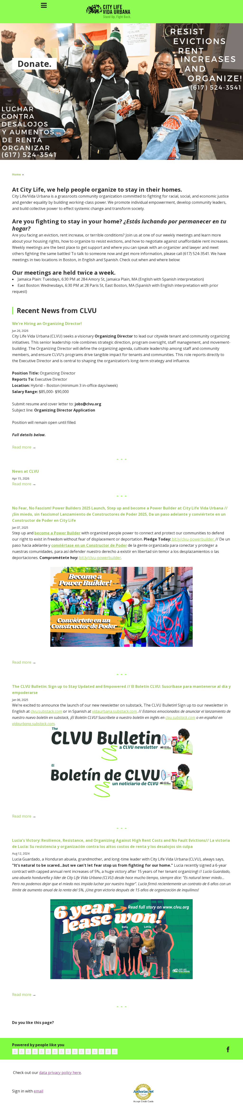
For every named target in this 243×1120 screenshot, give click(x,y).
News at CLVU (25, 471)
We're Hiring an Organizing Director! (47, 323)
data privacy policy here (60, 1072)
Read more (21, 447)
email (38, 1091)
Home (16, 174)
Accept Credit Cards (143, 1101)
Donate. (34, 63)
